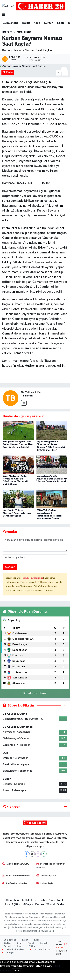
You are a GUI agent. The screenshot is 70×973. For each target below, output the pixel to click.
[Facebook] (26, 854)
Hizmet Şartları (42, 950)
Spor (7, 904)
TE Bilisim (27, 395)
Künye (10, 953)
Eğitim (16, 904)
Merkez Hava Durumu (18, 864)
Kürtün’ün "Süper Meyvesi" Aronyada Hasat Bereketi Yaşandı (18, 513)
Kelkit (26, 23)
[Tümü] (65, 806)
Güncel (50, 904)
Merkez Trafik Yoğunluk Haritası (50, 866)
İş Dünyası (27, 904)
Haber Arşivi (47, 883)
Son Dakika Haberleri (17, 883)
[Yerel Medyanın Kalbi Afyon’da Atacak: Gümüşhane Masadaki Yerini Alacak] (18, 464)
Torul (60, 900)
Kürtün (48, 23)
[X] (32, 854)
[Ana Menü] (3, 14)
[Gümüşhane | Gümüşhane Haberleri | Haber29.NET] (40, 6)
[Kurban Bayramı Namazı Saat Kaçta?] (35, 66)
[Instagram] (38, 854)
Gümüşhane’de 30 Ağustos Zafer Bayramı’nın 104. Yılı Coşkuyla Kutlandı (51, 479)
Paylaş (9, 72)
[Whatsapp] (44, 854)
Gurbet (61, 904)
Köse (37, 23)
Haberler (7, 32)
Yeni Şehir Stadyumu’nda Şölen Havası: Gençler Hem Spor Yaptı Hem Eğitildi (18, 444)
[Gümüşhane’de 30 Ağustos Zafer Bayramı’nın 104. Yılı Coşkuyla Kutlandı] (51, 464)
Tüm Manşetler (48, 875)
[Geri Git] (8, 6)
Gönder (10, 567)
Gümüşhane (10, 23)
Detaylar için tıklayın (35, 693)
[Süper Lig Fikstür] (65, 705)
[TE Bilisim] (10, 398)
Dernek (39, 904)
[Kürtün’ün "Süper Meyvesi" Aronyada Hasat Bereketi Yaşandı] (18, 499)
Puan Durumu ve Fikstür (18, 875)
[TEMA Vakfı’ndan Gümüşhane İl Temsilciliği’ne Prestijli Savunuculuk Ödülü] (51, 499)
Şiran (60, 23)
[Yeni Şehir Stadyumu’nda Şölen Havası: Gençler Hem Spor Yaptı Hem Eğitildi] (18, 430)
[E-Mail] (24, 403)
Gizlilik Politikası (16, 950)
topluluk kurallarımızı (32, 578)
